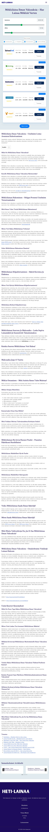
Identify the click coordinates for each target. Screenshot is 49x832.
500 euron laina (33, 160)
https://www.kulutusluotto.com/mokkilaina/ (17, 601)
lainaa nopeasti (5, 244)
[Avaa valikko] (46, 2)
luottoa (25, 368)
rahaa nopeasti (23, 265)
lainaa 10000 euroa (6, 242)
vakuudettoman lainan (12, 512)
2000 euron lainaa (10, 524)
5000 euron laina (23, 185)
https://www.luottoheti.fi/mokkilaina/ (15, 597)
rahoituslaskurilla (26, 224)
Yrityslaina (19, 41)
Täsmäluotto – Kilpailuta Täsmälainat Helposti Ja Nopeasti (36, 769)
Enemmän (39, 56)
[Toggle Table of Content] (8, 147)
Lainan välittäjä (41, 41)
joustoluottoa (23, 353)
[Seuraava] (46, 769)
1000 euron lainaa (24, 524)
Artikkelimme (24, 808)
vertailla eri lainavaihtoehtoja (23, 191)
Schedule (24, 816)
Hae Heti (39, 51)
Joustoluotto (9, 41)
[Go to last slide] (3, 769)
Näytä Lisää (24, 126)
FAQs (24, 818)
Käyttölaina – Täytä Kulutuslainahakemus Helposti (11, 769)
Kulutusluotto (29, 41)
